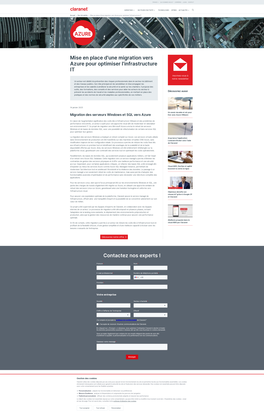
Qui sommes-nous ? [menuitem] (166, 2)
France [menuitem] (155, 2)
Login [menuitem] (185, 2)
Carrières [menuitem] (178, 2)
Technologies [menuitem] (163, 10)
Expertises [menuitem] (128, 10)
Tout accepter (84, 408)
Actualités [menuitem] (183, 10)
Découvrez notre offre (113, 237)
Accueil (72, 15)
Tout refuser (100, 408)
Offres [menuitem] (174, 10)
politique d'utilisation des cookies (124, 401)
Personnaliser (116, 408)
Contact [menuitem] (191, 2)
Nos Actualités (83, 15)
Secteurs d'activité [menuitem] (145, 10)
